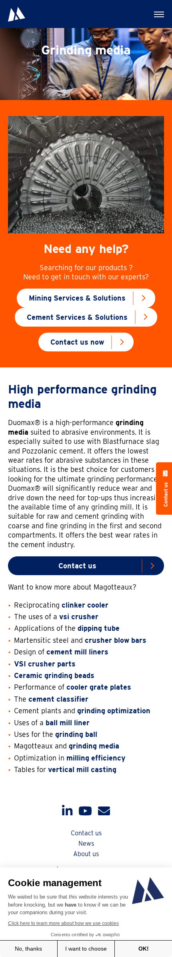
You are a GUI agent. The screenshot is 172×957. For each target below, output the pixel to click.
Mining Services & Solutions (77, 298)
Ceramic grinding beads (54, 675)
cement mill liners (77, 652)
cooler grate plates (98, 687)
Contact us (77, 566)
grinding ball (76, 734)
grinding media (94, 746)
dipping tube (99, 628)
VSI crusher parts (45, 664)
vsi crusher (78, 616)
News (86, 843)
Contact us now (77, 342)
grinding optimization (113, 710)
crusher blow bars (115, 640)
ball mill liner (68, 722)
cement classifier (58, 699)
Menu (158, 14)
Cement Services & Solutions (77, 317)
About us (86, 854)
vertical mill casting (82, 769)
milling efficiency (96, 758)
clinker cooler (85, 605)
